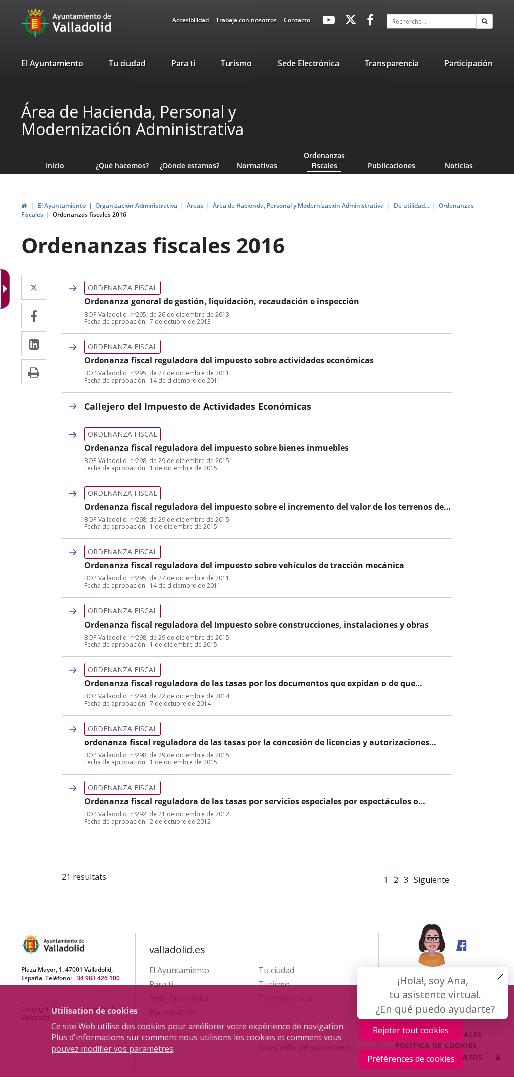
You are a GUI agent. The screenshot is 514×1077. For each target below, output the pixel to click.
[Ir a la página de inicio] (36, 23)
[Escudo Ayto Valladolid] (31, 944)
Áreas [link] (195, 205)
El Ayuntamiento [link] (62, 205)
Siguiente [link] (431, 879)
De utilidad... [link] (411, 205)
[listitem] (52, 65)
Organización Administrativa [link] (136, 205)
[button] (484, 21)
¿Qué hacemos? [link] (122, 165)
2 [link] (396, 879)
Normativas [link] (257, 165)
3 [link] (406, 879)
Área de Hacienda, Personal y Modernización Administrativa (132, 120)
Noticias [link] (459, 165)
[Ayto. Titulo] (63, 944)
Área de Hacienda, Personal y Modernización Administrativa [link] (298, 205)
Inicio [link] (55, 165)
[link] (190, 22)
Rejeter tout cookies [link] (411, 1030)
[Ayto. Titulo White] (82, 23)
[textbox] (432, 21)
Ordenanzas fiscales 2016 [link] (89, 214)
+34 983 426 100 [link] (96, 978)
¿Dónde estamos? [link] (189, 165)
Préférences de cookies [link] (411, 1058)
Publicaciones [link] (391, 165)
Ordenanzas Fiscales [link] (324, 160)
